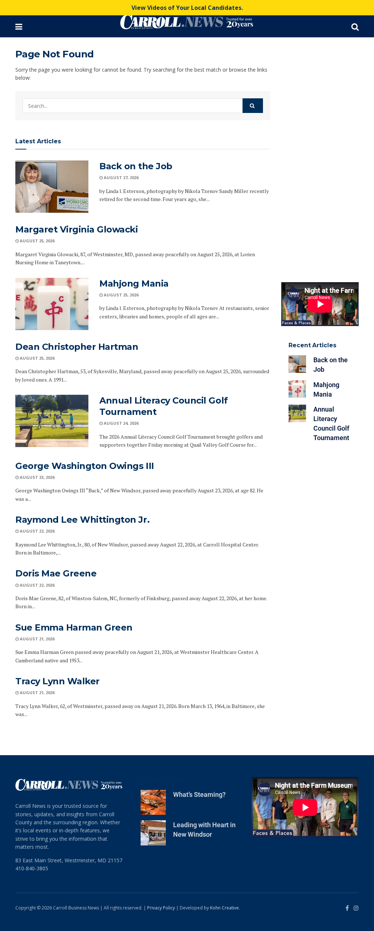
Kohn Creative (224, 908)
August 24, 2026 (120, 423)
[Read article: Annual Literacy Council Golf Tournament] (51, 421)
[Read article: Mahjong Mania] (51, 304)
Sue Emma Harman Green (74, 627)
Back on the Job (135, 166)
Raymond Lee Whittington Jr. (82, 519)
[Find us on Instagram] (356, 908)
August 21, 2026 (36, 639)
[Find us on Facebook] (347, 908)
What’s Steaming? (199, 794)
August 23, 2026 (36, 477)
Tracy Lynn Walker (57, 681)
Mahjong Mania (134, 283)
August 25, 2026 (36, 240)
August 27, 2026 (120, 177)
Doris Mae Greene (55, 573)
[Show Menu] (18, 26)
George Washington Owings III (84, 466)
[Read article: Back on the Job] (51, 186)
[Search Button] (355, 26)
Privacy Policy (161, 908)
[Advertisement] (320, 158)
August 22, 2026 (36, 531)
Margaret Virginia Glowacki (76, 229)
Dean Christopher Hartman (76, 346)
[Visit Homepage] (186, 22)
